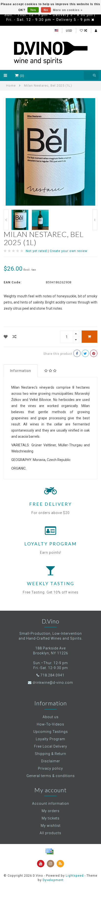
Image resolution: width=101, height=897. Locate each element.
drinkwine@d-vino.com (53, 683)
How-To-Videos (50, 724)
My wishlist (51, 826)
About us (51, 717)
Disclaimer (50, 761)
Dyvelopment (53, 880)
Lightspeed (75, 875)
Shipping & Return (50, 754)
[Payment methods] (49, 851)
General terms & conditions (50, 776)
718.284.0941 (52, 675)
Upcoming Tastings (50, 732)
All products (50, 833)
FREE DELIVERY (50, 504)
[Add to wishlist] (6, 336)
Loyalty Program (50, 739)
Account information (50, 803)
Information (20, 371)
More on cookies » (68, 10)
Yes (33, 10)
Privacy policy (50, 768)
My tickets (51, 818)
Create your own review (68, 251)
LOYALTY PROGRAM (50, 543)
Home (11, 85)
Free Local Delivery (50, 746)
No (46, 10)
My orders (51, 811)
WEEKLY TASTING (50, 583)
